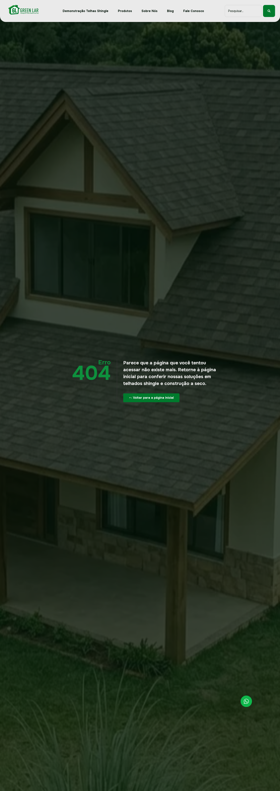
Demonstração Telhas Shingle (85, 11)
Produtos (125, 11)
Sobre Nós (150, 11)
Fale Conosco (193, 11)
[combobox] (243, 11)
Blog (170, 11)
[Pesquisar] (269, 11)
